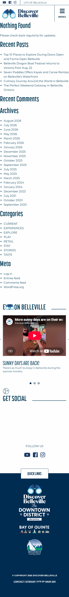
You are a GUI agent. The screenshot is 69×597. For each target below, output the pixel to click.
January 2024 (13, 187)
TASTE (8, 254)
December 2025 (15, 151)
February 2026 (14, 143)
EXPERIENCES (14, 228)
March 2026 (12, 138)
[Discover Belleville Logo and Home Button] (20, 14)
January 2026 (13, 147)
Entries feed (12, 278)
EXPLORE (10, 232)
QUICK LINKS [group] (34, 473)
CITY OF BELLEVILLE (35, 2)
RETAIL (9, 241)
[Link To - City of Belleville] (34, 546)
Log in (8, 274)
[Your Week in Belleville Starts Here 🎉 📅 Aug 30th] (13, 416)
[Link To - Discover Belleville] (34, 493)
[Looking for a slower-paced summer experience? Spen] (56, 416)
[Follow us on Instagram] (15, 2)
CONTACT (19, 581)
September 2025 (15, 165)
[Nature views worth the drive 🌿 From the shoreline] (34, 416)
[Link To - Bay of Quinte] (34, 529)
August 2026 (12, 120)
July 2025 (10, 169)
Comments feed (15, 282)
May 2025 (10, 173)
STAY (7, 246)
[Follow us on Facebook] (10, 2)
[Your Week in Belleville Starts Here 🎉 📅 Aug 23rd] (13, 429)
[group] (34, 345)
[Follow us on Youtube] (4, 2)
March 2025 (12, 178)
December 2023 (15, 191)
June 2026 (11, 129)
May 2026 (10, 134)
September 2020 (15, 204)
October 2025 (13, 160)
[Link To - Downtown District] (34, 512)
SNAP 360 (50, 581)
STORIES (10, 250)
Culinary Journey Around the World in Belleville (36, 81)
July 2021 (10, 196)
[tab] (34, 345)
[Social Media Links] (11, 2)
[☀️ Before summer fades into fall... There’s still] (34, 429)
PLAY (7, 237)
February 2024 (14, 182)
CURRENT (11, 223)
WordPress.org (14, 287)
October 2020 (13, 200)
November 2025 (15, 156)
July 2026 (10, 125)
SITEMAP (30, 581)
